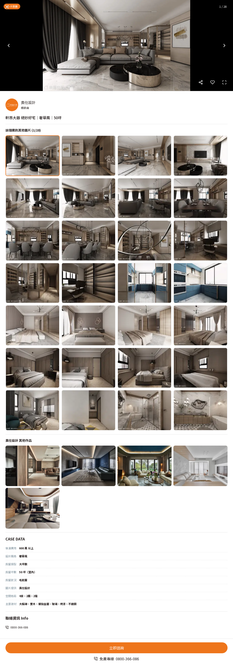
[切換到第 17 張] (32, 325)
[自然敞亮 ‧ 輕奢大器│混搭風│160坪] (144, 466)
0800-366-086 (19, 627)
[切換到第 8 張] (200, 198)
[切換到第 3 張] (144, 155)
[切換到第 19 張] (144, 325)
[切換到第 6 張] (88, 198)
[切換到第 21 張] (32, 368)
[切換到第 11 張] (144, 240)
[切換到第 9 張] (32, 240)
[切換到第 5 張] (32, 198)
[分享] (201, 82)
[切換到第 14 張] (88, 283)
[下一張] (224, 45)
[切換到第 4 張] (200, 155)
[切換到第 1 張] (32, 155)
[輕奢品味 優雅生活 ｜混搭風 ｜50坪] (32, 508)
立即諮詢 (116, 648)
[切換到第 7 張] (144, 198)
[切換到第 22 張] (88, 368)
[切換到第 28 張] (200, 410)
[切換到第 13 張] (32, 283)
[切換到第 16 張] (200, 283)
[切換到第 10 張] (88, 240)
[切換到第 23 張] (144, 368)
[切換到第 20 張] (200, 325)
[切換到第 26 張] (88, 410)
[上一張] (9, 45)
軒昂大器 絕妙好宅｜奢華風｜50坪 (33, 117)
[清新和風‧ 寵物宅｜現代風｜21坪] (200, 466)
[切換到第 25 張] (32, 410)
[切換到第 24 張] (200, 368)
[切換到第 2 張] (88, 155)
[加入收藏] (213, 82)
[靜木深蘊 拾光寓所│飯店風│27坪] (32, 466)
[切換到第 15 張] (144, 283)
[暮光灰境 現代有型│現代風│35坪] (88, 466)
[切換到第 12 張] (200, 240)
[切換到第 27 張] (144, 410)
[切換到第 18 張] (88, 325)
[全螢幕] (224, 82)
